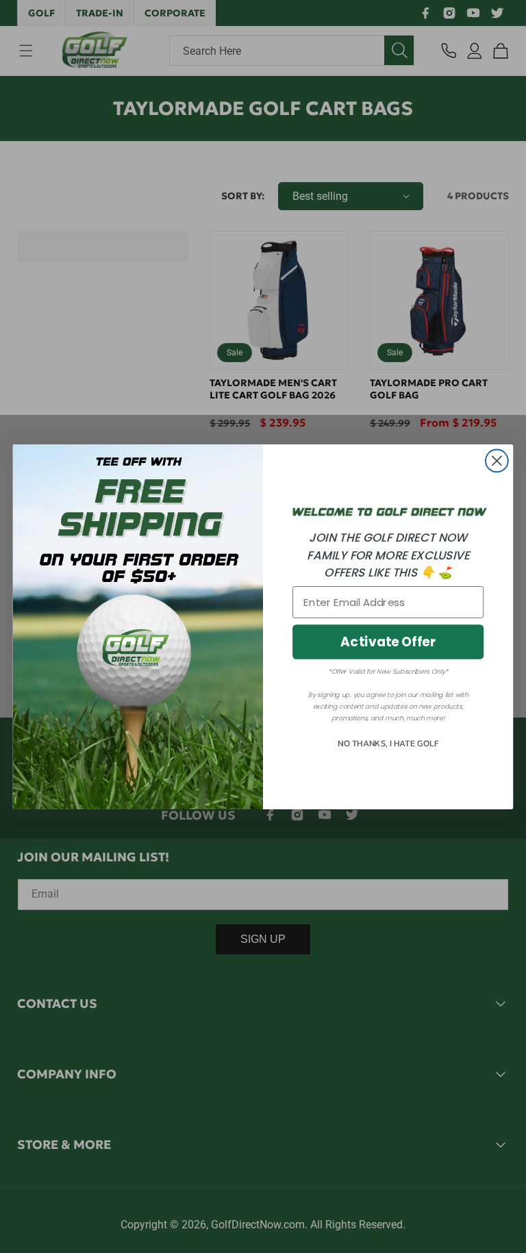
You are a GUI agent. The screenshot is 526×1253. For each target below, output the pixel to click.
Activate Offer (388, 641)
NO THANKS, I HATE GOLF (388, 743)
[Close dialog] (497, 460)
